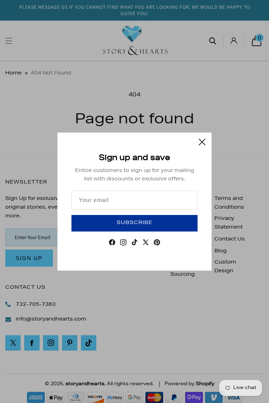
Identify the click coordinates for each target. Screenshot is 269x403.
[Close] (202, 142)
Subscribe (134, 223)
